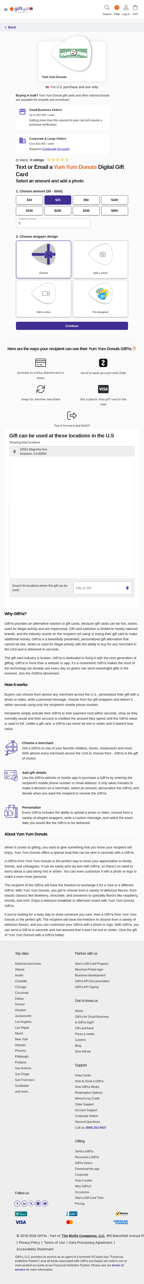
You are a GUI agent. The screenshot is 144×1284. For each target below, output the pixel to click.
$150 (29, 210)
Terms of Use (54, 1243)
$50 (86, 200)
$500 (114, 210)
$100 (114, 200)
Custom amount (27, 218)
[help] (134, 349)
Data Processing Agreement (90, 1243)
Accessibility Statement (34, 1249)
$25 (57, 200)
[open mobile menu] (5, 9)
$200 (57, 210)
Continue (72, 326)
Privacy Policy (29, 1243)
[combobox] (98, 588)
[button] (72, 452)
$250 (86, 210)
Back (12, 27)
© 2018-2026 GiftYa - (32, 1236)
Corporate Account (55, 149)
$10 (29, 200)
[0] (135, 7)
